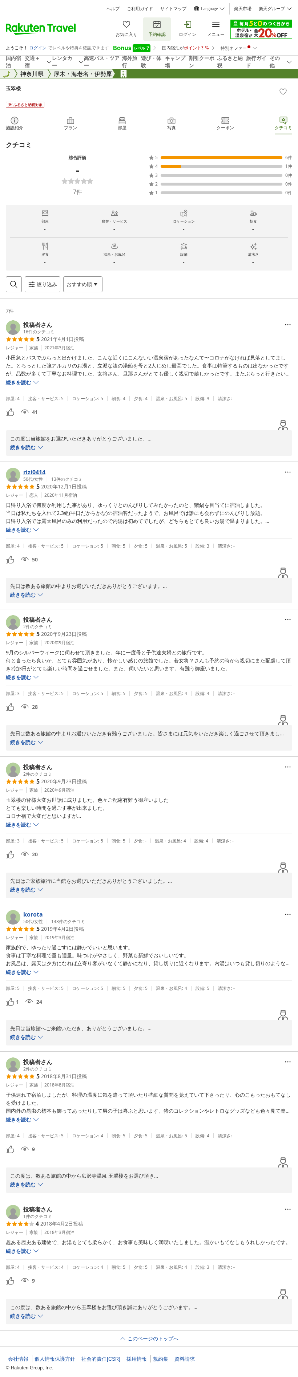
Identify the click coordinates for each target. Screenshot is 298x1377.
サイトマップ (173, 8)
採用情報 (136, 1359)
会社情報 (18, 1359)
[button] (30, 327)
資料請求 (184, 1359)
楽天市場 (242, 8)
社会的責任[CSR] (100, 1359)
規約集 (160, 1359)
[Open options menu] (287, 324)
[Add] (283, 91)
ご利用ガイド (140, 8)
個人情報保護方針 (55, 1359)
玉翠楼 (13, 88)
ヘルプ (113, 8)
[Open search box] (14, 284)
